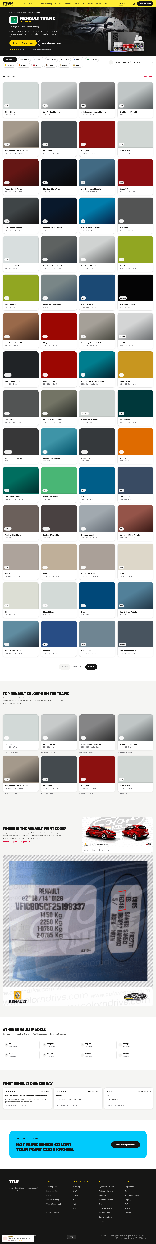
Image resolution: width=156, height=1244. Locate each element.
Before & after (104, 1212)
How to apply (79, 3)
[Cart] (133, 3)
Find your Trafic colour (23, 43)
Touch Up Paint (30, 4)
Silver (39, 59)
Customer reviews (94, 3)
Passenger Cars (52, 1191)
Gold (78, 65)
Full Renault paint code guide (15, 841)
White (25, 59)
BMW (75, 1191)
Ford (74, 1204)
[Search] (111, 62)
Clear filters (148, 76)
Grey (53, 59)
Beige (65, 65)
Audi (74, 1208)
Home (11, 13)
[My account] (128, 3)
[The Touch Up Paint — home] (8, 4)
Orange (24, 65)
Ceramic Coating (45, 3)
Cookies (128, 1212)
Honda (75, 1199)
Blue (79, 59)
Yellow (10, 65)
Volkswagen (77, 1186)
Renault (30, 13)
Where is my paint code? (52, 43)
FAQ (105, 3)
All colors (10, 59)
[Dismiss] (32, 1236)
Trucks (48, 1208)
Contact (102, 1221)
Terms (127, 1191)
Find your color (145, 3)
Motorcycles (50, 1195)
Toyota (75, 1195)
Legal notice (129, 1186)
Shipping (128, 1199)
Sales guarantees (105, 1217)
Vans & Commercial (53, 1204)
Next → (91, 666)
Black (66, 59)
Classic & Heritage (53, 1199)
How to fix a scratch (106, 1199)
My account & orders (106, 1186)
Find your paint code (63, 3)
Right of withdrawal (132, 1195)
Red (38, 65)
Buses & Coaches (52, 1212)
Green (93, 59)
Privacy (127, 1208)
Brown (51, 65)
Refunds (128, 1204)
